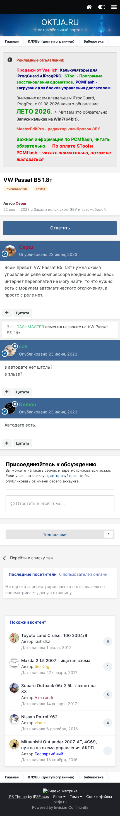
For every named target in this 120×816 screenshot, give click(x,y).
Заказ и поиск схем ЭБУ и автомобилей (70, 209)
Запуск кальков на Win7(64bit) (47, 119)
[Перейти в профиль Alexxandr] (14, 688)
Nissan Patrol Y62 (39, 716)
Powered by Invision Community (60, 807)
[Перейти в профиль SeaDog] (14, 663)
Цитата (22, 313)
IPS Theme (17, 796)
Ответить (60, 228)
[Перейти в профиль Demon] (10, 408)
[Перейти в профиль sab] (10, 350)
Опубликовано (48, 254)
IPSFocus (41, 796)
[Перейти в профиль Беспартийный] (14, 744)
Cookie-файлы (99, 796)
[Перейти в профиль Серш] (10, 250)
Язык (58, 796)
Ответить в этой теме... (40, 503)
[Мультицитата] (7, 313)
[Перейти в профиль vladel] (14, 719)
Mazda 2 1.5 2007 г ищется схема (55, 660)
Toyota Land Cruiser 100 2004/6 (54, 635)
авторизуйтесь (63, 475)
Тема (75, 796)
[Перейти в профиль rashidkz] (14, 638)
